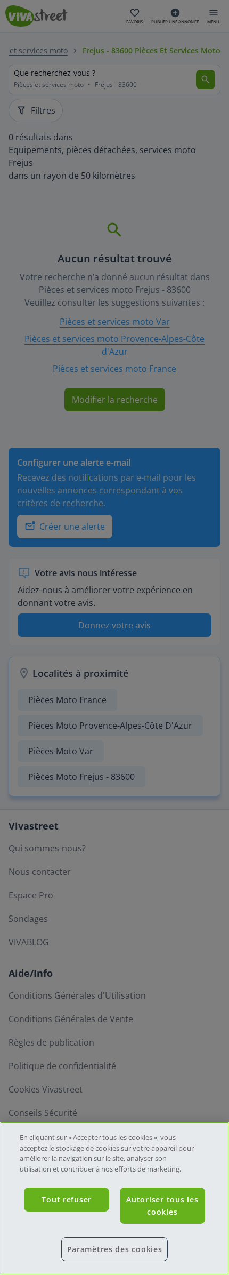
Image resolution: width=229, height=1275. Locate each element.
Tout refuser (67, 1199)
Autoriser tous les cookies (162, 1205)
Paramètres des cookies (114, 1249)
